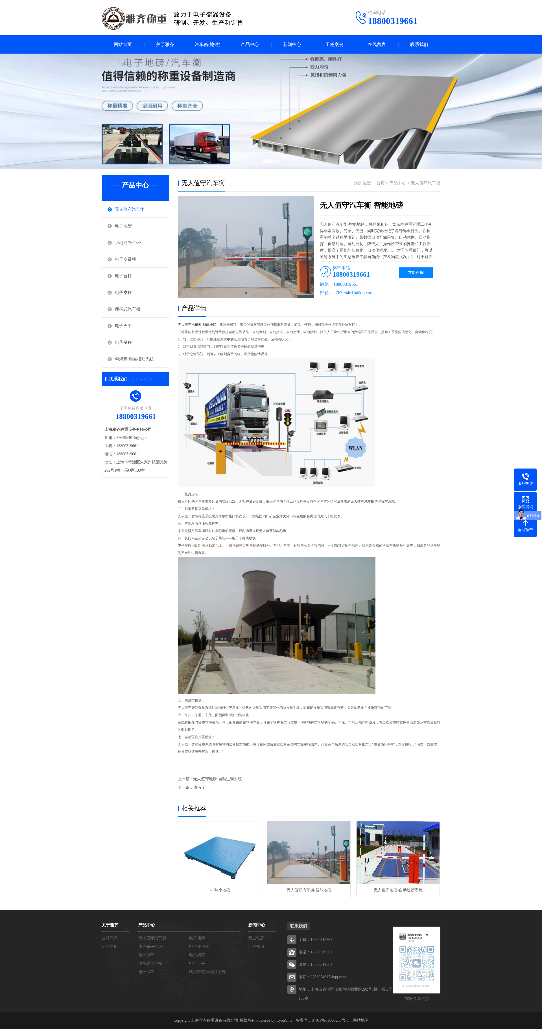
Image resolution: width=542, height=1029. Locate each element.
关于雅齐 (165, 44)
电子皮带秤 (125, 259)
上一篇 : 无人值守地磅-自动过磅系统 (210, 779)
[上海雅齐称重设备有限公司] (174, 18)
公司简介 (109, 938)
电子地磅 (123, 226)
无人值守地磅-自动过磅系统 (398, 890)
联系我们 (419, 44)
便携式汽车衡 (127, 309)
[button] (246, 293)
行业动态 (256, 938)
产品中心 (250, 44)
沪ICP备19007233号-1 (330, 1020)
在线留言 (377, 44)
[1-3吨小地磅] (219, 852)
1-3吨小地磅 (219, 890)
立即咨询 (416, 273)
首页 (380, 183)
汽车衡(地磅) (207, 44)
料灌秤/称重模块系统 (134, 359)
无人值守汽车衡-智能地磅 (309, 890)
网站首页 (123, 44)
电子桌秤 (123, 292)
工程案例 (334, 44)
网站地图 (361, 1020)
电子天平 (123, 326)
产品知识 (256, 946)
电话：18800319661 (315, 952)
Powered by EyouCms (273, 1020)
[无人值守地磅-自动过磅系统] (398, 852)
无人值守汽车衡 (130, 209)
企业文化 (109, 946)
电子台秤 (123, 276)
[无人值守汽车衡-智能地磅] (308, 852)
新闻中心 (292, 44)
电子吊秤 (123, 342)
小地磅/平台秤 (128, 242)
